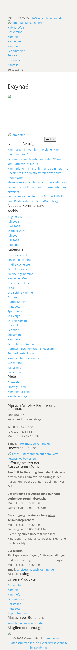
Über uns (14, 60)
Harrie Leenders (18, 283)
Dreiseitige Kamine (20, 292)
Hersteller (14, 325)
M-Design (14, 316)
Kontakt (13, 65)
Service (12, 55)
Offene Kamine (18, 321)
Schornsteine (16, 51)
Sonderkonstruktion (21, 353)
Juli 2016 (13, 240)
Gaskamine (15, 32)
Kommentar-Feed (19, 392)
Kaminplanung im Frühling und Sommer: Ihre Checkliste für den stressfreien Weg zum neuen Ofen (38, 173)
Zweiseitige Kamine (20, 274)
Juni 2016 (14, 245)
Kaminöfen (15, 46)
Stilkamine (15, 335)
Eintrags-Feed (17, 387)
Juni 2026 (14, 226)
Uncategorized (17, 255)
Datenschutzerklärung (24, 643)
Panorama (14, 367)
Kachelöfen (15, 41)
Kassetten (14, 372)
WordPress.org (17, 396)
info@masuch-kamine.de (34, 443)
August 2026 (16, 217)
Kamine (13, 37)
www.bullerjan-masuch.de (25, 623)
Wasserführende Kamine (24, 358)
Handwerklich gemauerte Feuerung (31, 348)
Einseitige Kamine (19, 260)
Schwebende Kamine (22, 344)
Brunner (13, 297)
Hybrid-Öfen (16, 27)
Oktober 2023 (16, 231)
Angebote (14, 306)
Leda (11, 288)
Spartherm (15, 311)
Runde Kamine (17, 302)
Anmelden (14, 382)
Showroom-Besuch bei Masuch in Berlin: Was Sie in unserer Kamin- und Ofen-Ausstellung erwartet (38, 187)
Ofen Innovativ (17, 269)
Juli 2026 (13, 221)
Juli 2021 (13, 235)
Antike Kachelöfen (20, 264)
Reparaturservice (19, 613)
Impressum (53, 638)
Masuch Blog (18, 573)
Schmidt (13, 330)
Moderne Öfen (17, 278)
